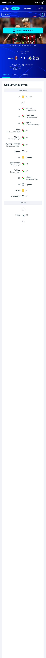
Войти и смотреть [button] (24, 30)
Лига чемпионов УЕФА (5, 8)
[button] (39, 8)
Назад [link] (7, 14)
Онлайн (15, 75)
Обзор (6, 75)
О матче (24, 75)
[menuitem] (16, 8)
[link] (15, 8)
